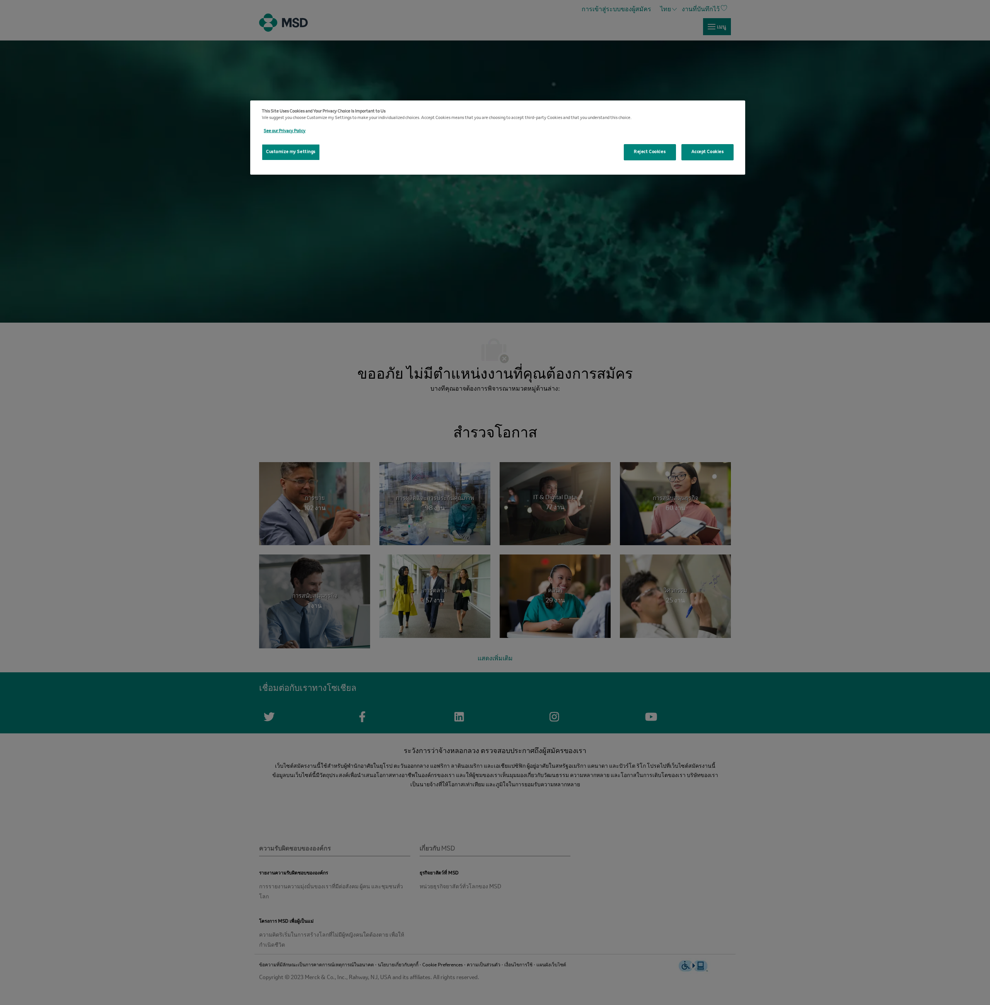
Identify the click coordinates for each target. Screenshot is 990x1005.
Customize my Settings (291, 152)
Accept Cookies (707, 152)
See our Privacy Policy (285, 131)
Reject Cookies (650, 152)
